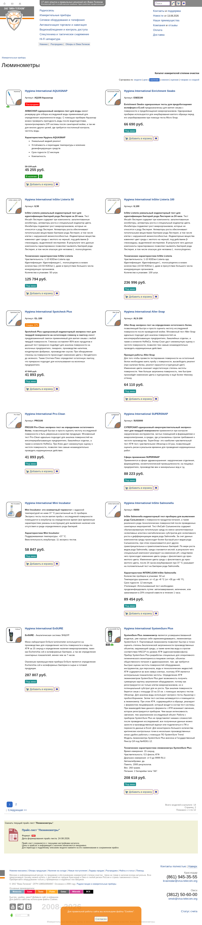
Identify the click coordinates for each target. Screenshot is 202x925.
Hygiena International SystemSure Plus (148, 628)
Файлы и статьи (126, 871)
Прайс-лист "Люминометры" (41, 830)
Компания (159, 25)
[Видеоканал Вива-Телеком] (13, 907)
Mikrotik (76, 892)
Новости (158, 15)
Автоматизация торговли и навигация (63, 24)
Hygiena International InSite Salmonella (149, 503)
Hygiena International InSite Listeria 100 (149, 199)
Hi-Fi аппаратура (50, 39)
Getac (63, 892)
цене (145, 80)
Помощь (140, 871)
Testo (40, 892)
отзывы (173, 25)
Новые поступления (77, 871)
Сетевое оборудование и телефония (62, 19)
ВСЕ (88, 892)
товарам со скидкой (189, 80)
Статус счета (189, 911)
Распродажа (56, 44)
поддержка (174, 10)
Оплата (157, 30)
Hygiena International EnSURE (44, 628)
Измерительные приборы (55, 15)
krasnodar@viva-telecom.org (180, 880)
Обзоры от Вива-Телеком (78, 44)
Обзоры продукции (37, 871)
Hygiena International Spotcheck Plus (48, 311)
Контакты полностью (173, 866)
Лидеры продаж (96, 871)
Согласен (101, 919)
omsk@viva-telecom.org (182, 898)
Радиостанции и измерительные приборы (96, 884)
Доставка (158, 34)
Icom (29, 892)
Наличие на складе (57, 871)
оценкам (174, 80)
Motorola (17, 892)
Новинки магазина (18, 871)
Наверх (192, 866)
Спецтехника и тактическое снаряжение (64, 34)
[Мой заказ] (178, 3)
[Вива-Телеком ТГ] (21, 907)
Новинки (44, 44)
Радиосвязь (47, 10)
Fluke (52, 892)
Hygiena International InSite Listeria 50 (49, 199)
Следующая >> (17, 810)
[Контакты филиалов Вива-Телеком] (173, 3)
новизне (165, 80)
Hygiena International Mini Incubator (48, 503)
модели (137, 80)
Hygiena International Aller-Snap (144, 311)
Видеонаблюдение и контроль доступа (64, 29)
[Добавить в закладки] (57, 184)
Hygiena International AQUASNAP (46, 90)
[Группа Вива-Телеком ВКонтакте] (29, 907)
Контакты (158, 10)
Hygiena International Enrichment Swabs (149, 90)
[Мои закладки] (184, 3)
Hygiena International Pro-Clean (45, 413)
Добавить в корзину (41, 184)
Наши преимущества (166, 20)
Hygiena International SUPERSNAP (146, 413)
